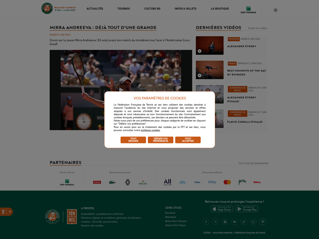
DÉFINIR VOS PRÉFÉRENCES (160, 140)
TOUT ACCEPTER (188, 140)
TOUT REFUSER (133, 140)
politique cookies (150, 130)
